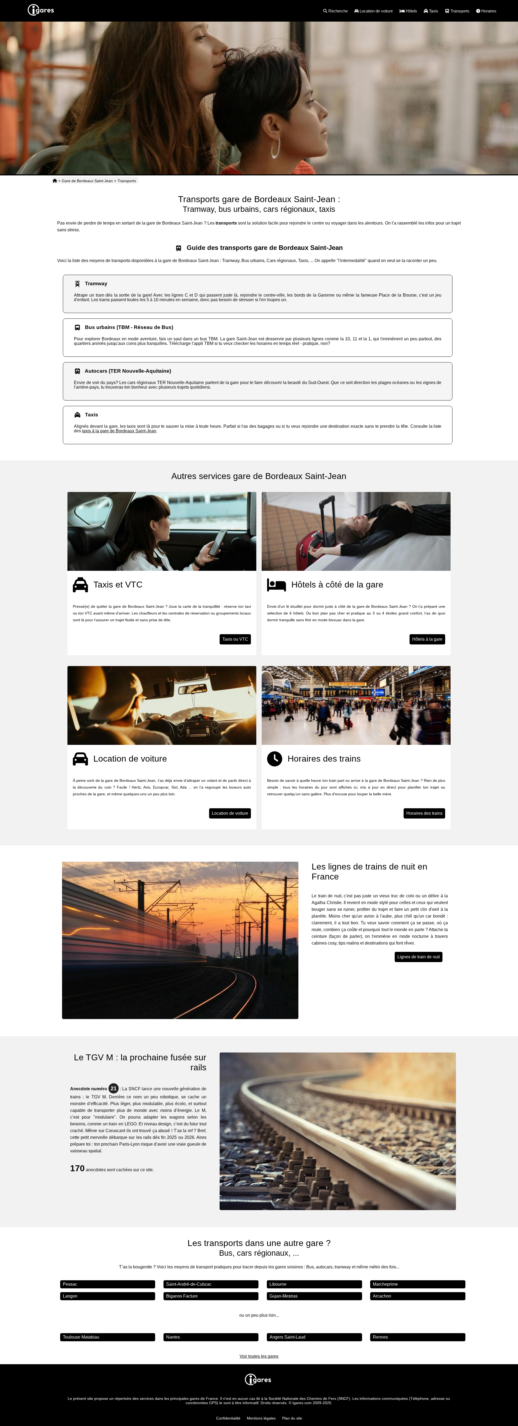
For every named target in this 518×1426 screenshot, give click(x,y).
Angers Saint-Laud (287, 1337)
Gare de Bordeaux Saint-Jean (87, 181)
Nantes (173, 1337)
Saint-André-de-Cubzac (189, 1284)
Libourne (278, 1284)
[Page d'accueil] (55, 181)
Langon (70, 1296)
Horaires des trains (424, 813)
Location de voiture (230, 813)
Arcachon (382, 1296)
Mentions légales (261, 1418)
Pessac (70, 1284)
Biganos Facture (182, 1296)
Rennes (380, 1337)
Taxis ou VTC (235, 639)
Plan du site (292, 1418)
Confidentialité (228, 1418)
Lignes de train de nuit (418, 957)
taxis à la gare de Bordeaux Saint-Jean (119, 431)
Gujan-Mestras (284, 1296)
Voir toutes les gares (259, 1356)
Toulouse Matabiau (81, 1337)
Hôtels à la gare (427, 639)
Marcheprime (385, 1284)
